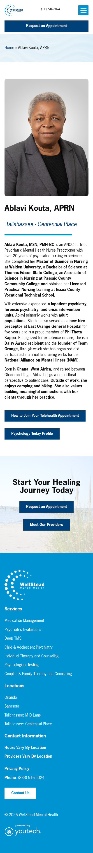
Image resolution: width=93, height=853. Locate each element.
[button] (83, 10)
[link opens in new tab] (23, 830)
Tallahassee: (15, 724)
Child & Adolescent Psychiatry (29, 648)
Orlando (11, 698)
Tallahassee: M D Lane (23, 715)
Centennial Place (38, 724)
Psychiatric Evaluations (23, 630)
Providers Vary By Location (28, 757)
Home (9, 48)
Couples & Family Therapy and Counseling (38, 674)
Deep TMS (13, 639)
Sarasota (12, 706)
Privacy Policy (17, 769)
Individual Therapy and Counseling (31, 656)
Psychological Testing (22, 665)
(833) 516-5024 (50, 9)
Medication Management (24, 621)
